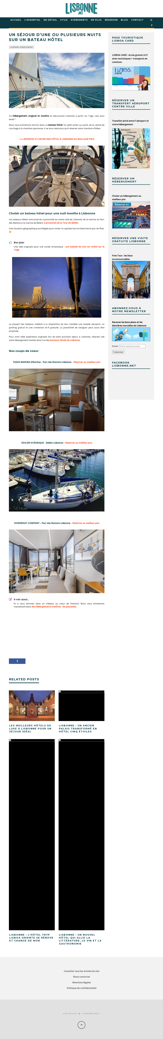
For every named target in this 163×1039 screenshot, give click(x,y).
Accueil (16, 20)
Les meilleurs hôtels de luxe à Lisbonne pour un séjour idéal (30, 728)
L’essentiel (33, 20)
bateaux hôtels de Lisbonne (65, 340)
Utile (64, 20)
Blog (124, 20)
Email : (115, 346)
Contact (137, 20)
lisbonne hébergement (21, 47)
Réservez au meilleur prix (86, 362)
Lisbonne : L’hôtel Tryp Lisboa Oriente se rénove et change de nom (31, 937)
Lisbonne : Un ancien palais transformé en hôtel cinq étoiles (78, 728)
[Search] (151, 20)
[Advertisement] (56, 633)
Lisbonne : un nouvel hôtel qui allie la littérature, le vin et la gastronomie (80, 939)
